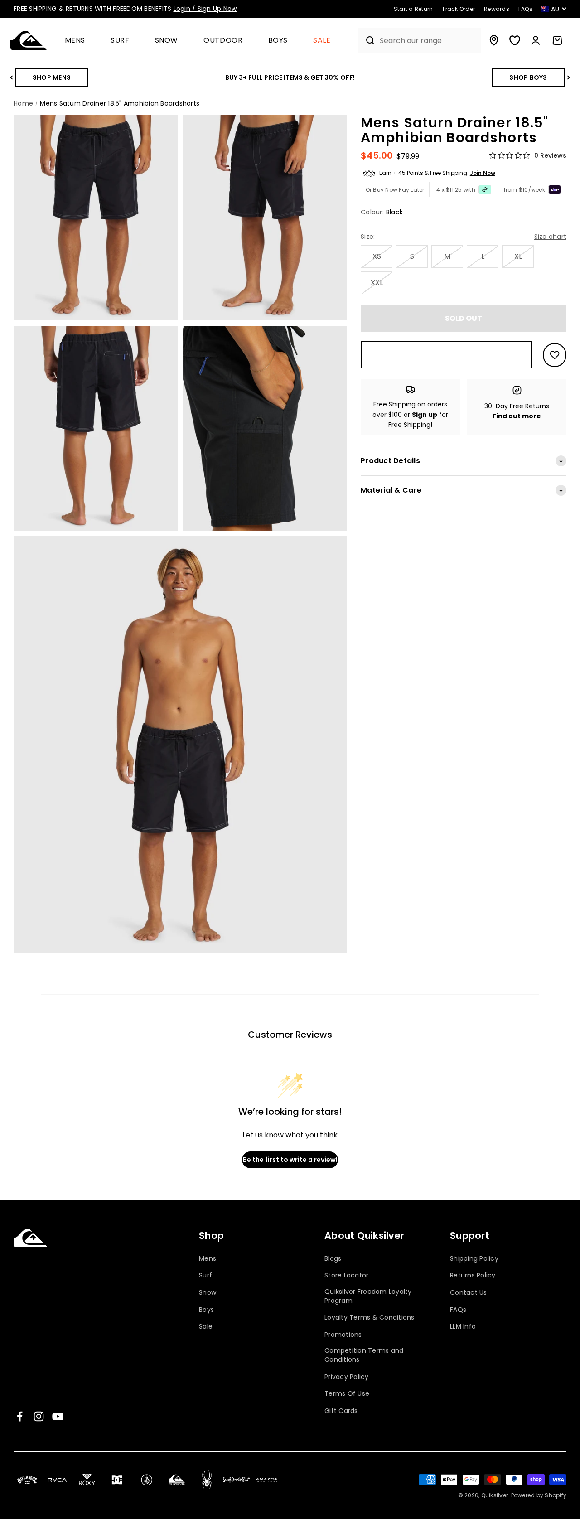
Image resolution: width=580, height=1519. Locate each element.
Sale (322, 40)
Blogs (332, 1258)
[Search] (366, 40)
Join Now (482, 173)
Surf (120, 40)
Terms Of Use (346, 1393)
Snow (167, 40)
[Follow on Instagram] (39, 1416)
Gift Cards (341, 1411)
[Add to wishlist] (554, 355)
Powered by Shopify (539, 1495)
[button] (79, 40)
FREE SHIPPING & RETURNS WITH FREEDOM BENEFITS (125, 8)
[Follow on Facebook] (20, 1416)
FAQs (458, 1310)
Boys (278, 40)
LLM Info (463, 1326)
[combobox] (428, 40)
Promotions (343, 1334)
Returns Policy (473, 1275)
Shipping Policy (474, 1258)
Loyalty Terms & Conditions (369, 1317)
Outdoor (222, 40)
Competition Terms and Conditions (363, 1355)
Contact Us (468, 1292)
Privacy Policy (346, 1377)
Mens (75, 40)
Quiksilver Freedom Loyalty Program (368, 1296)
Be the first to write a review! (290, 1159)
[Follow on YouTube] (58, 1416)
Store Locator (346, 1275)
